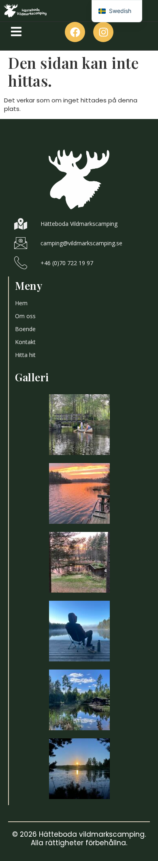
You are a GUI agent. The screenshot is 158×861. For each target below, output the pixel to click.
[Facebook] (75, 32)
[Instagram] (103, 32)
